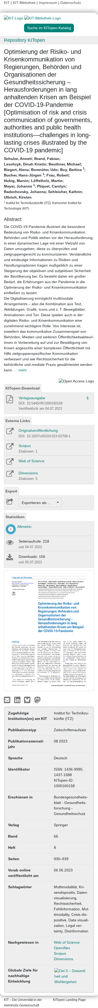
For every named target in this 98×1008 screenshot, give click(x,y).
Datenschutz (70, 3)
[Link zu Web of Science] (9, 463)
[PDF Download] (9, 401)
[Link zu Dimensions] (9, 475)
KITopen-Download (22, 388)
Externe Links (17, 421)
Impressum (48, 3)
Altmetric (24, 526)
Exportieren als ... (39, 503)
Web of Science (31, 461)
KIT (7, 3)
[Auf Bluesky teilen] (28, 699)
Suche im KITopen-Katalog (49, 28)
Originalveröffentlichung (38, 430)
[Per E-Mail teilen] (7, 699)
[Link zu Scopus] (9, 448)
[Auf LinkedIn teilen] (17, 699)
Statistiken (15, 517)
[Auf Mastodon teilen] (37, 699)
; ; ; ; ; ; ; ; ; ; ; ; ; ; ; (45, 183)
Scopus (25, 446)
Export (11, 491)
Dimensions (28, 473)
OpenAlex (62, 948)
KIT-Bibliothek (25, 3)
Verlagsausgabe (32, 398)
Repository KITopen (24, 40)
